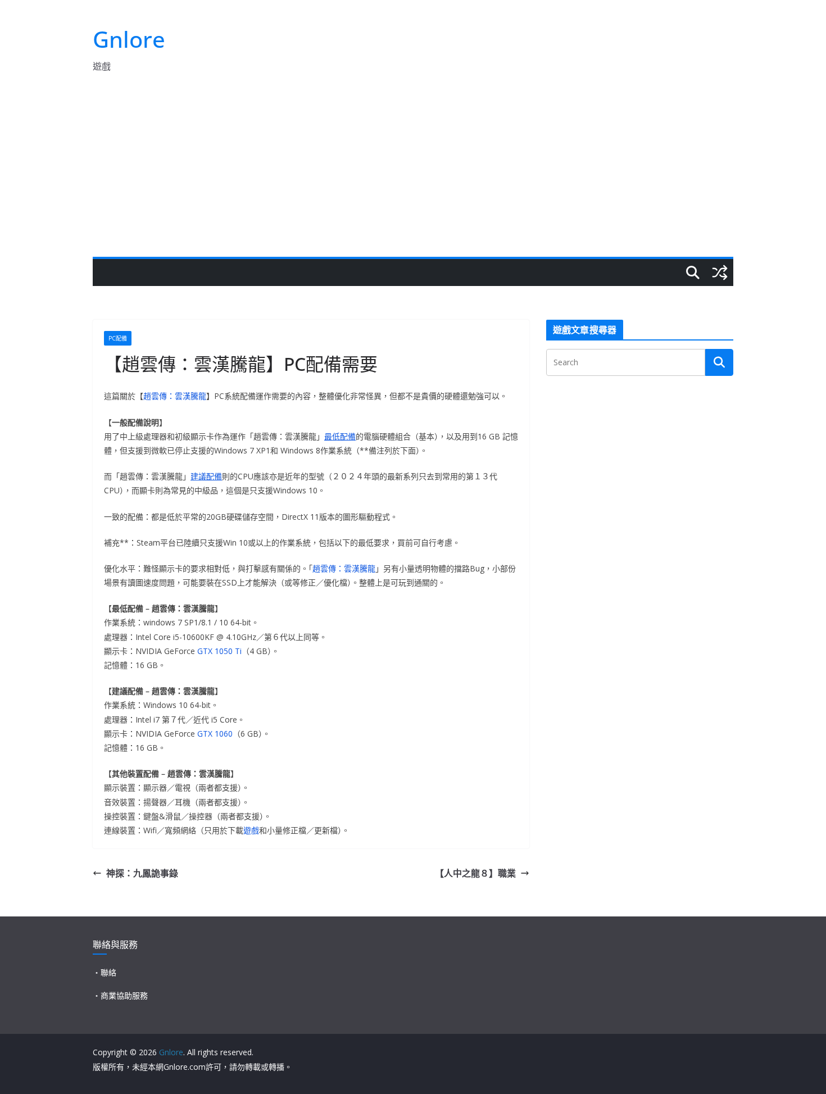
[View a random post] (719, 272)
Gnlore (129, 39)
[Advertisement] (413, 172)
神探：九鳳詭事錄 (142, 873)
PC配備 (117, 338)
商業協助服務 (124, 995)
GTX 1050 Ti (219, 651)
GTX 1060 (215, 733)
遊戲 (251, 830)
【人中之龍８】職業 (475, 873)
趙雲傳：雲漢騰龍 (174, 396)
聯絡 (108, 972)
